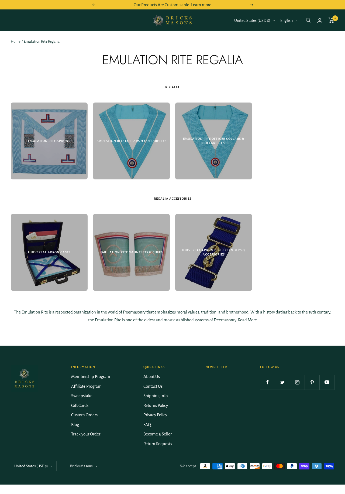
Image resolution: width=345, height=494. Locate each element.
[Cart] (331, 20)
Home (15, 41)
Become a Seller (157, 434)
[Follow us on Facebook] (267, 382)
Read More (247, 320)
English (286, 20)
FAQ (147, 424)
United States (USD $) (252, 20)
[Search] (308, 20)
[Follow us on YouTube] (326, 382)
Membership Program (90, 376)
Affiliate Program (86, 386)
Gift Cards (79, 405)
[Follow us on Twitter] (282, 382)
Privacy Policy (155, 415)
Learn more (201, 4)
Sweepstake (81, 395)
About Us (151, 376)
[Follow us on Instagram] (297, 382)
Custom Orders (84, 415)
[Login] (319, 20)
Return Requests (157, 443)
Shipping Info (155, 395)
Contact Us (153, 386)
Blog (75, 424)
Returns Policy (155, 405)
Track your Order (85, 434)
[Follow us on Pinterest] (312, 382)
